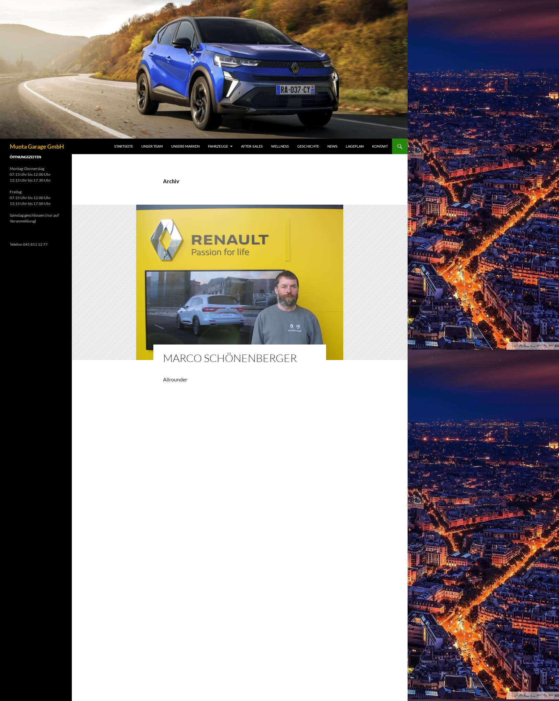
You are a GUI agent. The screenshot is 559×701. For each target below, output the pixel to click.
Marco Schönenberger (230, 358)
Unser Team (152, 146)
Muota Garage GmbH (37, 146)
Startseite (123, 146)
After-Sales (252, 146)
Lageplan (355, 146)
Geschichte (308, 146)
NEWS (332, 146)
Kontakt (380, 146)
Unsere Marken (185, 146)
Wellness (280, 146)
